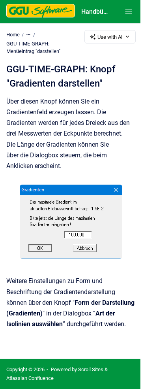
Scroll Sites (90, 369)
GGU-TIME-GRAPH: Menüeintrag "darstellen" (33, 48)
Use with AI (110, 37)
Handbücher (95, 11)
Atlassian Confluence (30, 378)
